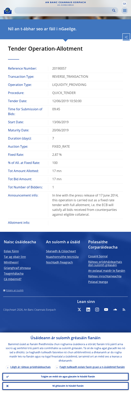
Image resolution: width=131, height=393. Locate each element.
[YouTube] (106, 309)
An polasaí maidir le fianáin (106, 270)
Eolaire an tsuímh (14, 290)
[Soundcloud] (115, 309)
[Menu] (124, 10)
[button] (124, 3)
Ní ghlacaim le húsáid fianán (68, 386)
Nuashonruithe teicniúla (62, 257)
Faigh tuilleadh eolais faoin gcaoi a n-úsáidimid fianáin (92, 367)
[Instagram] (97, 309)
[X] (79, 309)
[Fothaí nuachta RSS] (124, 309)
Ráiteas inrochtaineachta (104, 276)
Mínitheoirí (11, 262)
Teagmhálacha (13, 273)
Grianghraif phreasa (17, 268)
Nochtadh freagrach (59, 262)
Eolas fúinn (11, 251)
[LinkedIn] (88, 309)
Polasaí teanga (98, 282)
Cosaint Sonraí (98, 256)
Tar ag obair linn (15, 257)
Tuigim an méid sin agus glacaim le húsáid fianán (68, 377)
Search (113, 10)
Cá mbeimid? (12, 279)
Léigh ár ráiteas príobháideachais (30, 367)
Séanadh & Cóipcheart (61, 251)
